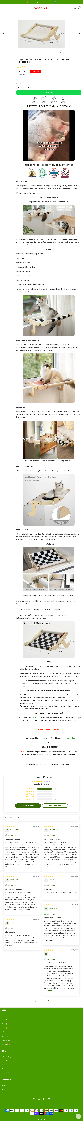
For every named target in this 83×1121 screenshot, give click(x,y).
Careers (4, 1069)
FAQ (3, 1089)
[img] (9, 826)
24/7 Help (5, 1036)
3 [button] (42, 1001)
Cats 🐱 (4, 1028)
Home (4, 1016)
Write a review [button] (28, 805)
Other (4, 1051)
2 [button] (38, 1001)
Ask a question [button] (55, 805)
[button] (20, 67)
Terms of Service (7, 1065)
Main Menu (6, 1010)
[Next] (79, 34)
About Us (5, 1020)
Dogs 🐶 (5, 1024)
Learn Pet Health (7, 1073)
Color (19, 83)
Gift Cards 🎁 (6, 1044)
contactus (57, 764)
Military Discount (7, 1032)
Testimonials (6, 1040)
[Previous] (4, 34)
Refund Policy (6, 1061)
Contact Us (6, 1080)
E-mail (4, 1085)
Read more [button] (9, 866)
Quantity (21, 75)
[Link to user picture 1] (22, 835)
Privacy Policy (6, 1057)
